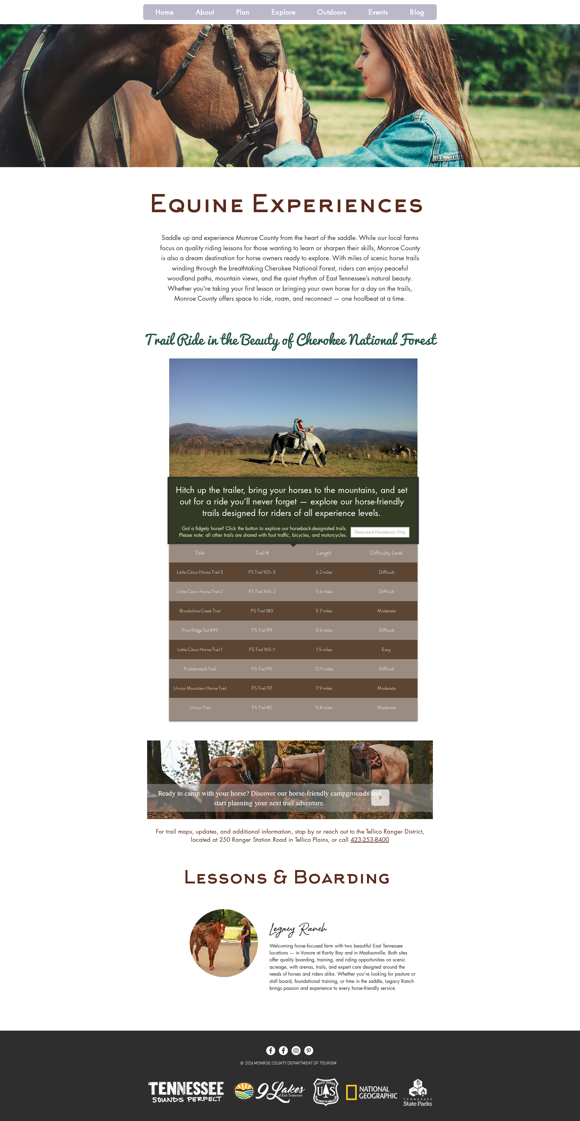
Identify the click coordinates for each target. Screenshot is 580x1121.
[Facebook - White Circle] (270, 1050)
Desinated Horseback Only (380, 532)
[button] (205, 12)
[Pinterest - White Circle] (308, 1050)
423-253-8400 (369, 840)
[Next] (380, 797)
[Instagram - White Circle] (296, 1050)
